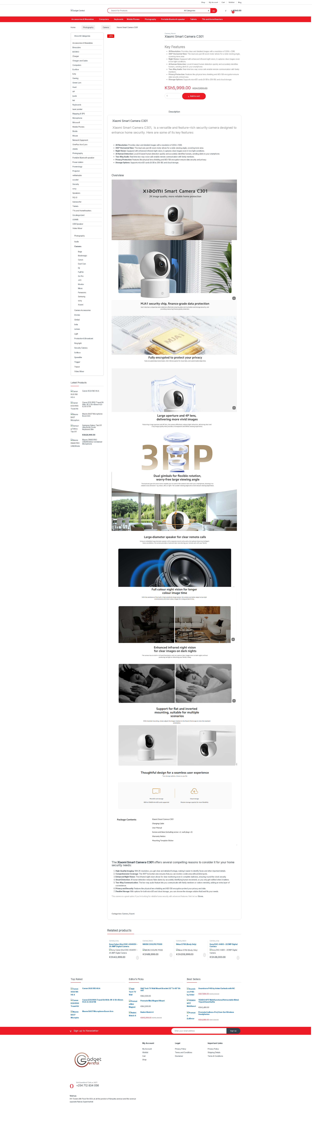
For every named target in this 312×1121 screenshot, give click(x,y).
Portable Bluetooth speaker (173, 19)
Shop (203, 2)
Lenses (77, 329)
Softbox (77, 353)
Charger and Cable (80, 61)
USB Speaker (78, 224)
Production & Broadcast (83, 338)
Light (76, 334)
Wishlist (231, 2)
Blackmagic (82, 256)
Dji (79, 268)
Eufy (74, 74)
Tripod (77, 367)
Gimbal (77, 320)
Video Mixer (77, 228)
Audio (76, 242)
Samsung (81, 296)
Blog (239, 2)
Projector (76, 171)
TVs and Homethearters (212, 19)
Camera (106, 27)
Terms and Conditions (183, 1052)
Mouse (75, 136)
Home (73, 27)
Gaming (75, 78)
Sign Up (233, 1031)
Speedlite (78, 357)
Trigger (77, 362)
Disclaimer (179, 1056)
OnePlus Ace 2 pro (80, 144)
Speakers (76, 193)
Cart (223, 2)
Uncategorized (78, 215)
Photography (150, 19)
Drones (77, 315)
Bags (80, 252)
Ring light (78, 343)
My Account (213, 2)
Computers (104, 19)
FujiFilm (81, 272)
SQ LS (75, 197)
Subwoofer (77, 202)
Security (76, 184)
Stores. (200, 896)
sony (117, 941)
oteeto (75, 149)
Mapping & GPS (79, 114)
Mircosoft (76, 122)
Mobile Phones (133, 19)
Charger (76, 56)
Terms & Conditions (215, 1056)
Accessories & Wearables (82, 19)
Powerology (77, 167)
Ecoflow (76, 69)
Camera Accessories (82, 310)
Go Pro (80, 276)
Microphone (77, 118)
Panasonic (82, 292)
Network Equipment (80, 140)
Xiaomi (173, 33)
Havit (74, 87)
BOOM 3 (76, 52)
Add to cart (195, 96)
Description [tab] (174, 112)
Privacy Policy (180, 1049)
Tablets (193, 19)
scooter (76, 180)
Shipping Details (214, 1052)
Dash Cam (82, 264)
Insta (76, 324)
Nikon (151, 941)
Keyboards (118, 19)
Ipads (75, 96)
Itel (74, 100)
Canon (80, 260)
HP (74, 92)
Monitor (81, 284)
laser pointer (77, 109)
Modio (75, 131)
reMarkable (77, 175)
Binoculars (77, 47)
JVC (79, 280)
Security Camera (80, 348)
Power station (78, 162)
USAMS (75, 219)
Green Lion (77, 83)
